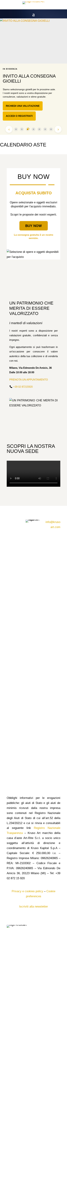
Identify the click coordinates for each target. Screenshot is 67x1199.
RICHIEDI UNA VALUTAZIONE (23, 105)
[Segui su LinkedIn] (9, 529)
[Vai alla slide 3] (28, 129)
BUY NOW (33, 226)
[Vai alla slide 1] (16, 129)
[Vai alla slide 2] (22, 129)
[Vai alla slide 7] (51, 129)
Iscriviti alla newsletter (33, 906)
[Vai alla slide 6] (45, 129)
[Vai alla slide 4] (33, 129)
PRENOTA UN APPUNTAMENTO (28, 379)
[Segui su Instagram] (16, 522)
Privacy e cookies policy (27, 891)
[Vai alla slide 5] (39, 129)
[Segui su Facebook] (9, 522)
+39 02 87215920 (23, 386)
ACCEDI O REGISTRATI (19, 116)
